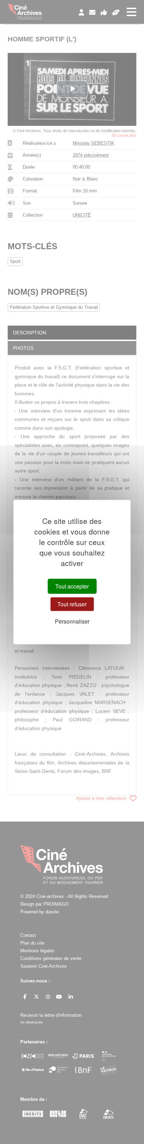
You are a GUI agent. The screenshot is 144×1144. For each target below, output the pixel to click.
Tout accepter (72, 586)
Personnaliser (72, 622)
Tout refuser (72, 604)
